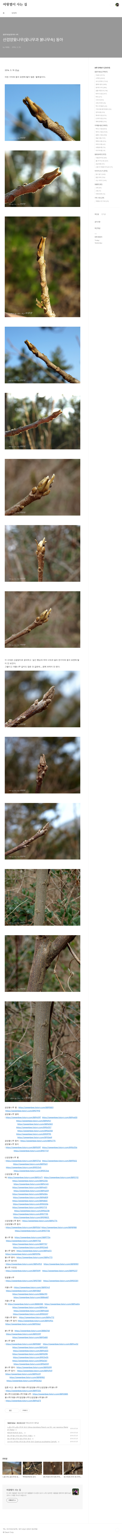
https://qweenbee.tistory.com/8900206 (30, 1204)
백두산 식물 (101, 129)
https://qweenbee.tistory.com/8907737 (31, 1151)
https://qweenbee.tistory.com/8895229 (23, 1374)
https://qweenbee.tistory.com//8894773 (34, 1257)
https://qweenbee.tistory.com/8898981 (61, 1264)
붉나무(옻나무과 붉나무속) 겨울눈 (20, 1436)
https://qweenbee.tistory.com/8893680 (30, 1337)
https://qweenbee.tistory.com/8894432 (60, 1344)
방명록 (14, 13)
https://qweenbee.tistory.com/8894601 (29, 1187)
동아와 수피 (21, 1423)
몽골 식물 (100, 138)
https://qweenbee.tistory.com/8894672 (34, 1251)
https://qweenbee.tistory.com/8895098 (30, 1354)
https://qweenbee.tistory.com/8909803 (31, 1217)
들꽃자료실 (11, 1423)
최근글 (97, 214)
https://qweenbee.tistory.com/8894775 (38, 1141)
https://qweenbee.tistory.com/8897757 (29, 1244)
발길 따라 (100, 177)
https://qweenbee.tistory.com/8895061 (23, 1227)
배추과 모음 (101, 94)
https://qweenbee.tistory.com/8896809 (30, 1197)
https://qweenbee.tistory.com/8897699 (23, 1271)
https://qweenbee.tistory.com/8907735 (30, 1214)
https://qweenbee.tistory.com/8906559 (31, 1364)
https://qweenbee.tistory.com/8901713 (29, 1207)
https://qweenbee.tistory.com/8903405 (30, 1357)
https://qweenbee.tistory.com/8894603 (30, 1350)
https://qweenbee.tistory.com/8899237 (59, 1271)
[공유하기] (13, 1410)
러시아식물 (100, 150)
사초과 (100, 100)
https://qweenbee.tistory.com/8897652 (59, 1161)
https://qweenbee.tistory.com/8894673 (23, 1400)
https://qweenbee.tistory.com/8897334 (23, 1390)
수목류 (100, 78)
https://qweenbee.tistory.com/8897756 (23, 1241)
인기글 (103, 214)
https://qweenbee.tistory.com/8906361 (29, 1360)
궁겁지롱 (100, 164)
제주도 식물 (101, 132)
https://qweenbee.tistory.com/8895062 (23, 1324)
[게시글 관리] (16, 1410)
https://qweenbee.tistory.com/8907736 (32, 1231)
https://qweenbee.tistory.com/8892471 (25, 1177)
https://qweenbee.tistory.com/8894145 (31, 1184)
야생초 (100, 75)
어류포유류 (100, 194)
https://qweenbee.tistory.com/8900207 (30, 1314)
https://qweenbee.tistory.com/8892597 (23, 1334)
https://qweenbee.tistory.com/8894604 (62, 1304)
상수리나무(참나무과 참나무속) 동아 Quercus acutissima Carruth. (32, 1442)
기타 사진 (99, 198)
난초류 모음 (101, 118)
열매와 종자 (101, 84)
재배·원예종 (101, 121)
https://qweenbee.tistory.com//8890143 (32, 1287)
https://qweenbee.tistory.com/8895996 (22, 1254)
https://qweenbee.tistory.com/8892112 (61, 1177)
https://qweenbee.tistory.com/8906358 (35, 1131)
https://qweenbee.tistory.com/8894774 (39, 1221)
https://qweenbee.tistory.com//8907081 (23, 1281)
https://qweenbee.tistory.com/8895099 (34, 1367)
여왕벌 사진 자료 (102, 201)
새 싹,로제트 (102, 81)
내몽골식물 (100, 147)
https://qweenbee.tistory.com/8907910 (22, 1111)
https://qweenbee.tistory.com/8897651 (30, 1164)
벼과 (99, 97)
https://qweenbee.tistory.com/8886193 (29, 1294)
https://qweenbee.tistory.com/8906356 (59, 1147)
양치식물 (100, 112)
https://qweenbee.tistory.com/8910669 (34, 1137)
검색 (112, 5)
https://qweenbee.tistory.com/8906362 (24, 1380)
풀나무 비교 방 (102, 161)
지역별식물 (101, 125)
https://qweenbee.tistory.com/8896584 (30, 1194)
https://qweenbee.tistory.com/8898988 (59, 1227)
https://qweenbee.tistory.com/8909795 (33, 1134)
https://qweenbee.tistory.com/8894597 (23, 1117)
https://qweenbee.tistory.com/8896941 (33, 1121)
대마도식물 (100, 144)
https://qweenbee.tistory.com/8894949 (34, 1370)
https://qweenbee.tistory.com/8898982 (27, 1377)
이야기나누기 (101, 171)
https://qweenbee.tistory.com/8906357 (33, 1127)
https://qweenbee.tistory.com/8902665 (30, 1247)
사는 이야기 (101, 180)
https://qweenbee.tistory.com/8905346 (31, 1171)
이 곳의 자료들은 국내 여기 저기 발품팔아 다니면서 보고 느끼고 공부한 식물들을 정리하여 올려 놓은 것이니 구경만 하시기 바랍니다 (38, 1494)
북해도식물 (101, 141)
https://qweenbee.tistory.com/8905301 (60, 1281)
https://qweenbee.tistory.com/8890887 (23, 1344)
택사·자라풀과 (101, 106)
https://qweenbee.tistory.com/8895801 (35, 1107)
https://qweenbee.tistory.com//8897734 (32, 1237)
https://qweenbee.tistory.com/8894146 (29, 1307)
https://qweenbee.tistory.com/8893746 (23, 1161)
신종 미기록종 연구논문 (104, 167)
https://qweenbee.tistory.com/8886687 (31, 1297)
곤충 (98, 191)
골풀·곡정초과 (102, 91)
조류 (99, 188)
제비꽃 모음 (101, 115)
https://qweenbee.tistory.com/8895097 (23, 1147)
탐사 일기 (101, 174)
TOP (117, 1530)
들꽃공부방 (100, 154)
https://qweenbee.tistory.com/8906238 (31, 1211)
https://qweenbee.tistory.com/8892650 (30, 1347)
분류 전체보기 (102, 68)
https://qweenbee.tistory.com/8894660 (31, 1310)
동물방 (98, 184)
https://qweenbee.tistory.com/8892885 (50, 1394)
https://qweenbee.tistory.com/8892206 (30, 1181)
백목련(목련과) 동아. (15, 1433)
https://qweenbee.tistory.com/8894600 (59, 1117)
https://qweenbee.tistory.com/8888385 (25, 1304)
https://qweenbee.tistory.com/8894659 (31, 1191)
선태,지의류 (101, 103)
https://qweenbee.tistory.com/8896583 (35, 1124)
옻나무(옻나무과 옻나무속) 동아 (19, 1439)
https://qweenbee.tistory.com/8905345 (23, 1167)
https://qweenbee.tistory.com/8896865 (30, 1201)
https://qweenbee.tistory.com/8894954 (35, 1320)
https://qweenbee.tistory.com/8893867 (23, 1291)
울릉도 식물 (101, 135)
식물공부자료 (101, 158)
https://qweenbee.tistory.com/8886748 (32, 1330)
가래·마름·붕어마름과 (103, 109)
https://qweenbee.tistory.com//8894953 (24, 1264)
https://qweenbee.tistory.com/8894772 (36, 1317)
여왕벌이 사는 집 (15, 4)
